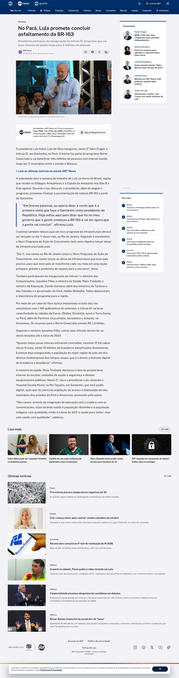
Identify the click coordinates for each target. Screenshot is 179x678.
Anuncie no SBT (75, 641)
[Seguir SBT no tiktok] (169, 647)
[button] (27, 452)
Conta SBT (155, 3)
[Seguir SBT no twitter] (152, 647)
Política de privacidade (99, 641)
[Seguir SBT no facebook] (144, 647)
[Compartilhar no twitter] (99, 52)
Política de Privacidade (51, 670)
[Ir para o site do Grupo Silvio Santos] (21, 647)
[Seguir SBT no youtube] (160, 647)
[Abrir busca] (139, 3)
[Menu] (168, 3)
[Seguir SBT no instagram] (135, 647)
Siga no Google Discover (94, 132)
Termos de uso (89, 648)
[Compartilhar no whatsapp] (86, 52)
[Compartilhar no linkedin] (106, 52)
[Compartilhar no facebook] (92, 52)
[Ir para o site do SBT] (41, 647)
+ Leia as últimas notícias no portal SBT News (46, 171)
